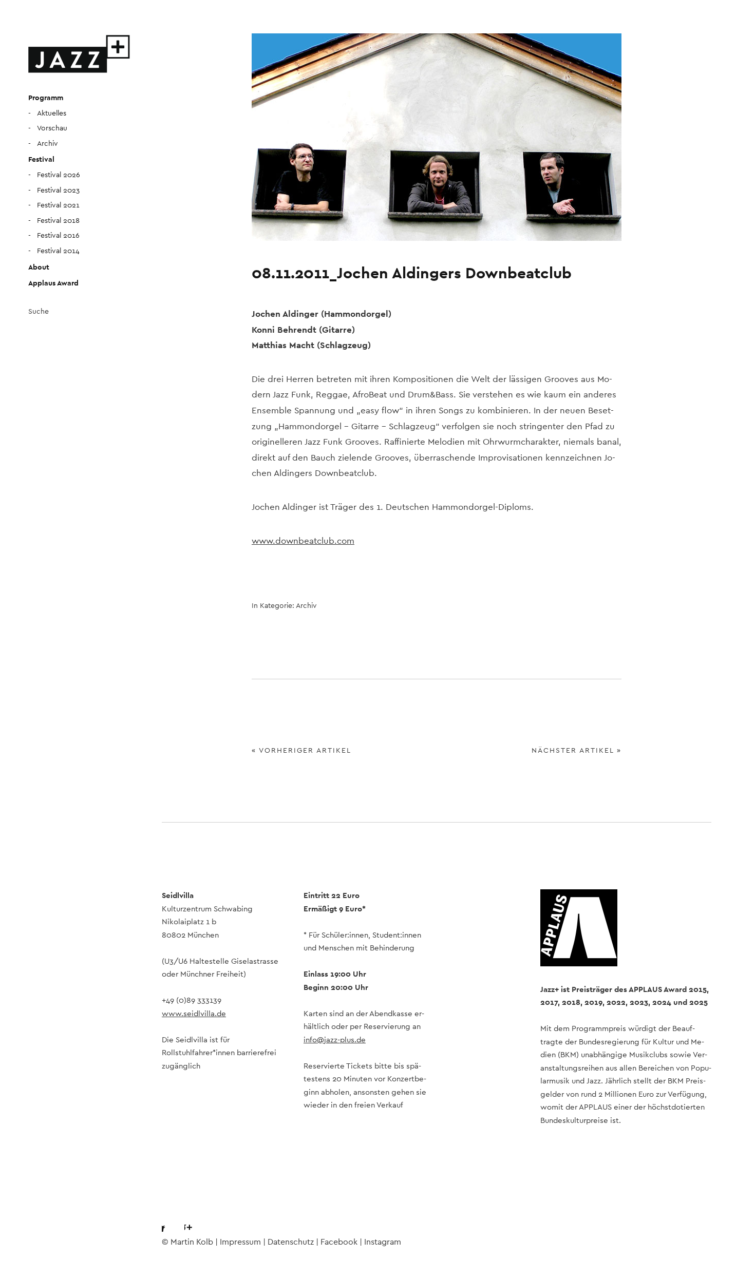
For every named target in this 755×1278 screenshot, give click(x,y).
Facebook (169, 1219)
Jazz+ (79, 53)
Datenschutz (291, 1242)
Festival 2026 (58, 175)
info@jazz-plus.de (335, 1040)
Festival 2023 (58, 190)
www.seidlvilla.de (194, 1014)
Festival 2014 (58, 251)
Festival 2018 (58, 220)
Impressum (240, 1242)
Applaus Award (53, 283)
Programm (45, 98)
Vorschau (52, 128)
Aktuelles (51, 113)
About (38, 267)
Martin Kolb (192, 1242)
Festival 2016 (58, 235)
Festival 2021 (58, 205)
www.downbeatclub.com (303, 541)
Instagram (197, 1219)
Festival (41, 159)
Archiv (47, 143)
